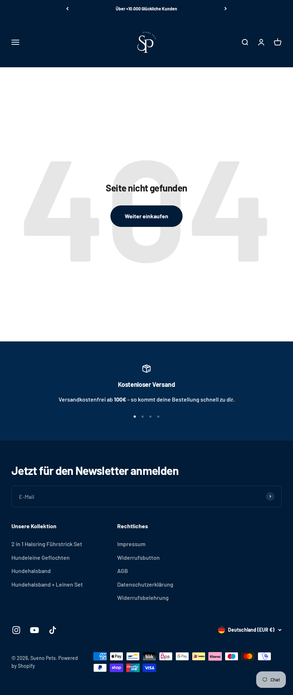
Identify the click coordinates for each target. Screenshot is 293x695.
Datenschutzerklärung (145, 584)
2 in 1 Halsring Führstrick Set (46, 543)
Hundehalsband (31, 570)
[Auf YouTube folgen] (34, 630)
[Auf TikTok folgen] (53, 630)
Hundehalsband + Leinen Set (47, 584)
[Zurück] (67, 8)
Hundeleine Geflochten (40, 557)
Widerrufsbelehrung (143, 597)
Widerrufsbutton (138, 557)
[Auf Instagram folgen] (16, 630)
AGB (122, 570)
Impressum (131, 543)
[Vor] (225, 8)
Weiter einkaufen (146, 216)
